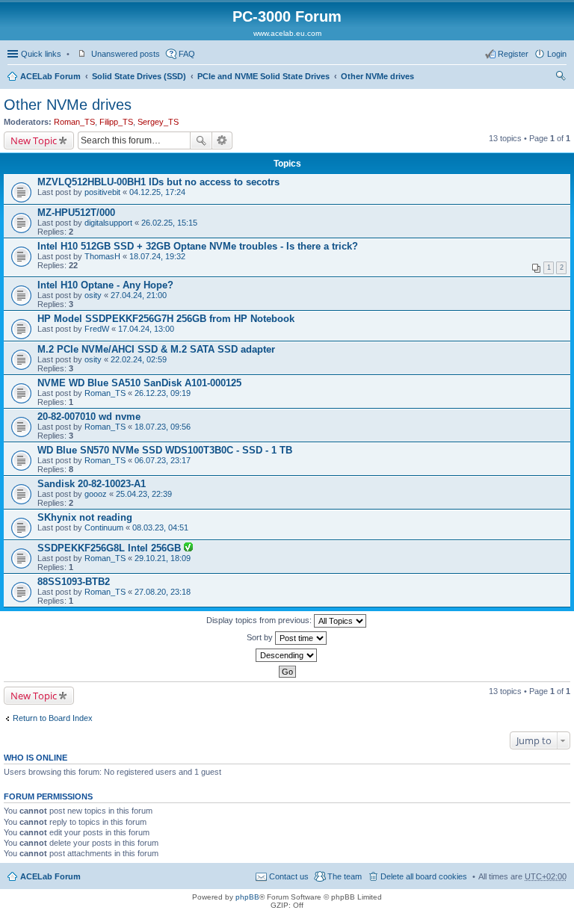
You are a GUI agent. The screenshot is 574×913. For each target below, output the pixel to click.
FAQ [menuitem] (187, 53)
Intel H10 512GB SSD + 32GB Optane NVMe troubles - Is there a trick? (197, 246)
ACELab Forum (50, 76)
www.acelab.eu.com (287, 33)
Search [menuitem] (561, 78)
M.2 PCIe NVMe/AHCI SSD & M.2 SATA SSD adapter (156, 349)
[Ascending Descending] (287, 655)
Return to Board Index (53, 718)
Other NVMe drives (377, 76)
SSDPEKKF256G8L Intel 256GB (110, 548)
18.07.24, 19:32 (157, 256)
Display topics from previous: (260, 620)
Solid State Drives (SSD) (139, 76)
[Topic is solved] (188, 548)
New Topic (33, 140)
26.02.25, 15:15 (169, 222)
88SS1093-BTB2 (73, 581)
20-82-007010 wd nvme (89, 416)
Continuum (103, 527)
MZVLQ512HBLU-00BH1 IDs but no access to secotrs (158, 182)
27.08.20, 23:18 (163, 591)
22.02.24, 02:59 (139, 359)
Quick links (41, 53)
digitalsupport (108, 222)
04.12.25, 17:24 (157, 192)
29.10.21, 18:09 (163, 558)
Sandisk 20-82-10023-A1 (91, 483)
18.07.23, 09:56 (163, 426)
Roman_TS (74, 121)
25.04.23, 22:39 (144, 493)
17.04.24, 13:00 (146, 328)
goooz (95, 493)
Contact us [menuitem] (289, 876)
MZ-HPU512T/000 (76, 212)
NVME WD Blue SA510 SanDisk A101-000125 (139, 383)
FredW (96, 328)
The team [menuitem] (344, 876)
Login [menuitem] (557, 53)
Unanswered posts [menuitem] (125, 53)
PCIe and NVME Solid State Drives (263, 76)
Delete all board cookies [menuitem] (423, 876)
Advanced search (222, 140)
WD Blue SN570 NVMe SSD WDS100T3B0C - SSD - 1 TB (164, 450)
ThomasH (102, 256)
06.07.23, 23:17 (163, 460)
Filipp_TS (116, 121)
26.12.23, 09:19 (163, 393)
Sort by (261, 637)
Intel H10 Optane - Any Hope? (105, 285)
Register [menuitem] (513, 53)
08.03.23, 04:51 (160, 527)
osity (93, 295)
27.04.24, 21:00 (139, 295)
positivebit (102, 192)
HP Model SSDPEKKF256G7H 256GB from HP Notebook (165, 318)
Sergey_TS (158, 121)
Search (201, 140)
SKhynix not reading (84, 517)
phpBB (247, 897)
